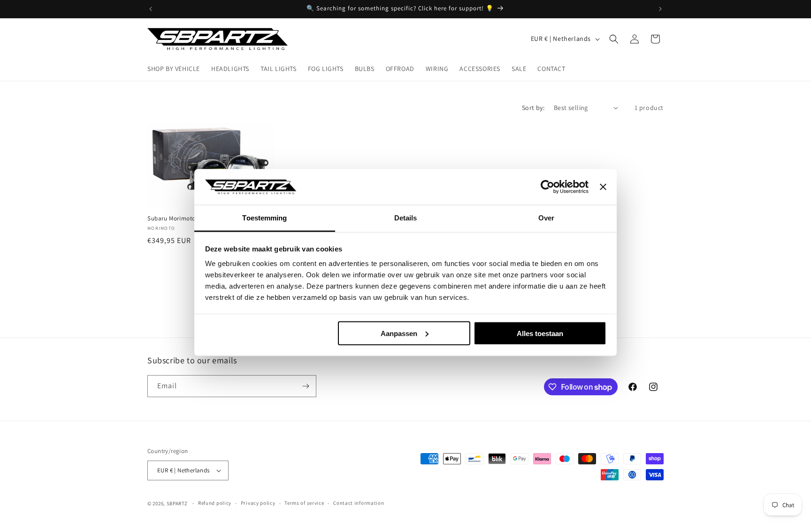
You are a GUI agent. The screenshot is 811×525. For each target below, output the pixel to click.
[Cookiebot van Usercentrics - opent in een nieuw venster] (547, 187)
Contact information (358, 503)
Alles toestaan (540, 333)
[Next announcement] (660, 9)
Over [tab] (546, 218)
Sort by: (533, 107)
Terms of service (304, 503)
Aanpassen (399, 333)
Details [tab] (405, 218)
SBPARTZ (177, 503)
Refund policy (214, 503)
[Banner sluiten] (603, 187)
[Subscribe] (305, 386)
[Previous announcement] (150, 9)
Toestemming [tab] (264, 218)
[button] (614, 39)
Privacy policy (258, 503)
